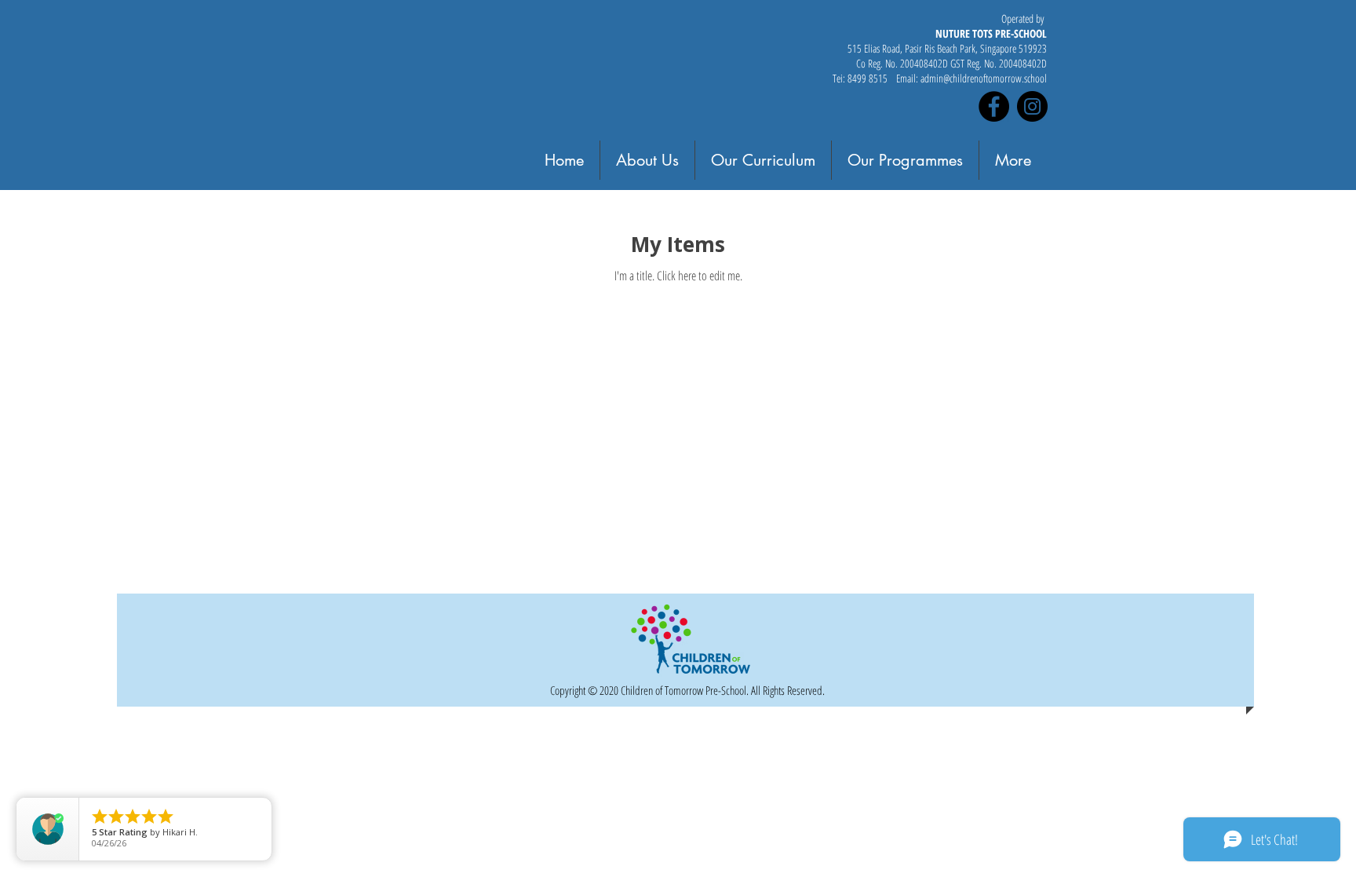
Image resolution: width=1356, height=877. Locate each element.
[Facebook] (994, 106)
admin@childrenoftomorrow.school (983, 78)
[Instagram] (1032, 106)
